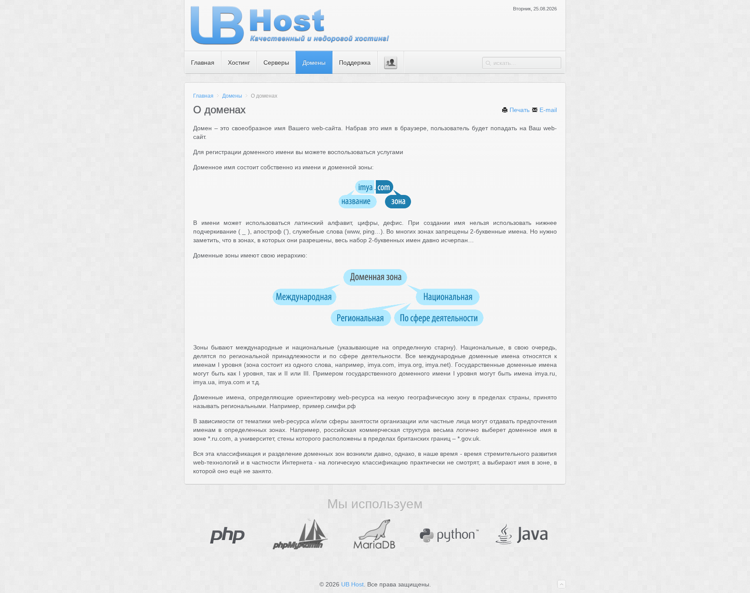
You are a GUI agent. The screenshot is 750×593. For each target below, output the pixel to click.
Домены (232, 96)
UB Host (352, 584)
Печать (519, 109)
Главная (203, 96)
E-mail (547, 109)
